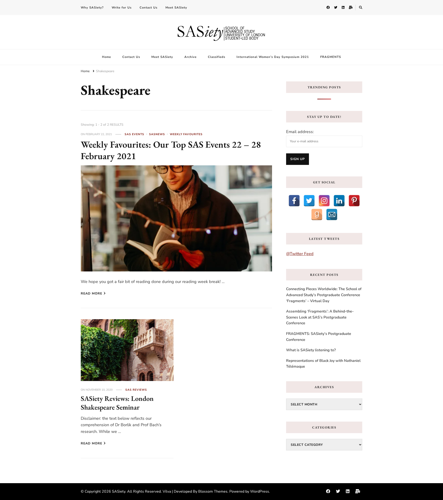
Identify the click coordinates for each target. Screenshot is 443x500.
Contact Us (148, 8)
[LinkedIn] (339, 200)
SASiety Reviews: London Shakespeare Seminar (117, 403)
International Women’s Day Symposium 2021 (272, 57)
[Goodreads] (317, 214)
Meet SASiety (176, 8)
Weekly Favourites (186, 134)
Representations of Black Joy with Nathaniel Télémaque (323, 363)
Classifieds (216, 57)
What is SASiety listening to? (311, 350)
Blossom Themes (212, 491)
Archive (190, 57)
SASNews (157, 134)
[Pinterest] (354, 200)
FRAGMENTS (330, 57)
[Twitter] (309, 200)
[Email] (332, 214)
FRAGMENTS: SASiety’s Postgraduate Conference (318, 336)
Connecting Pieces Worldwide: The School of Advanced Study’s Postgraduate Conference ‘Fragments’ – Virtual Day (324, 294)
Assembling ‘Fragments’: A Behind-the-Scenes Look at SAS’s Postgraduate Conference (320, 317)
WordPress (259, 491)
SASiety (118, 491)
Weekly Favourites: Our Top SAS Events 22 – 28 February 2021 (171, 150)
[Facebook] (294, 200)
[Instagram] (324, 200)
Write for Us (122, 8)
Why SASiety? (92, 8)
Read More (91, 293)
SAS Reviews (136, 390)
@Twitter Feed (300, 253)
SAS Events (134, 134)
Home (106, 57)
